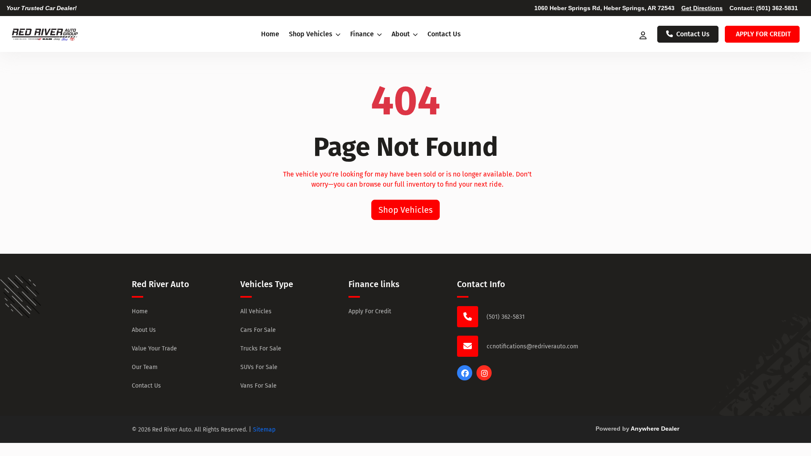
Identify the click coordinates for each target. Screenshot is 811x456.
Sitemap (264, 429)
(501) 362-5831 (777, 8)
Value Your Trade (154, 348)
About (401, 34)
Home (270, 34)
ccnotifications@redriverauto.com (532, 346)
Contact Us (444, 34)
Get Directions (702, 8)
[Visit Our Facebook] (464, 378)
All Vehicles (256, 311)
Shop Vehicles (311, 34)
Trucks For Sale (260, 348)
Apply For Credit (369, 311)
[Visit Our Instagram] (484, 378)
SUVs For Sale (259, 367)
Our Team (145, 367)
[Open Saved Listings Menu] (644, 34)
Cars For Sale (258, 330)
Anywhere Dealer (655, 428)
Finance (363, 34)
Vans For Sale (258, 385)
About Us (144, 330)
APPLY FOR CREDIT (763, 34)
